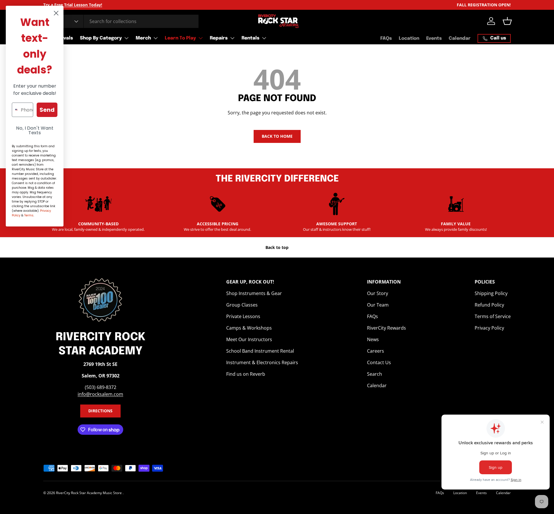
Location (409, 38)
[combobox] (121, 21)
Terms (28, 215)
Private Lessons (243, 316)
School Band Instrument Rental (260, 351)
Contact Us (379, 362)
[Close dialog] (56, 13)
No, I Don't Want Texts (34, 130)
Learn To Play (180, 38)
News (373, 339)
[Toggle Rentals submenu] (264, 38)
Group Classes (242, 305)
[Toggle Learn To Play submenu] (200, 38)
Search (374, 374)
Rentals (250, 38)
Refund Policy (489, 305)
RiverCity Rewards (386, 328)
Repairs (219, 38)
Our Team (378, 305)
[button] (507, 21)
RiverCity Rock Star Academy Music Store (89, 492)
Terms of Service (493, 316)
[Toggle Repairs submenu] (232, 38)
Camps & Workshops (249, 328)
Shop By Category (101, 38)
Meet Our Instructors (249, 339)
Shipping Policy (491, 293)
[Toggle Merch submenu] (155, 38)
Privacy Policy (489, 328)
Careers (375, 351)
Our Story (377, 293)
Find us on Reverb (245, 374)
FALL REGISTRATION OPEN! (484, 4)
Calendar (460, 38)
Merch (143, 38)
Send (47, 110)
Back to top (277, 247)
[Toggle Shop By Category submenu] (126, 38)
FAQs (386, 38)
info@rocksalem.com (100, 394)
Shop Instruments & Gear (254, 293)
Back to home (277, 136)
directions (100, 410)
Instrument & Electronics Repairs (262, 362)
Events (434, 38)
